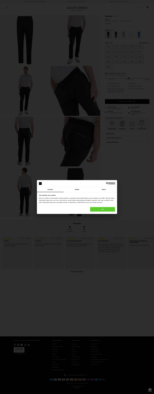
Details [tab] (77, 189)
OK (103, 209)
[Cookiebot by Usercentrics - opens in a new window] (107, 183)
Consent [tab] (50, 189)
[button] (150, 390)
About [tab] (104, 189)
